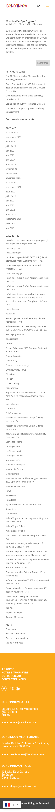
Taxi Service (11, 513)
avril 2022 (10, 209)
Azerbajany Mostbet (15, 334)
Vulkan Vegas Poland (15, 526)
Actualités (10, 313)
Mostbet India (12, 473)
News (8, 490)
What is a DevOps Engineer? (21, 21)
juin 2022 (10, 200)
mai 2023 (10, 155)
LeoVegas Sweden (14, 455)
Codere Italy (11, 360)
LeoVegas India (13, 446)
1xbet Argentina (13, 248)
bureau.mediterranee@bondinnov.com (22, 754)
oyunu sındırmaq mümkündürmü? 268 (23, 504)
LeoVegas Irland (13, 451)
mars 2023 (11, 164)
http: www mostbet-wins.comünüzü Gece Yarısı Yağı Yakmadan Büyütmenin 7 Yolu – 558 (26, 396)
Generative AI (12, 388)
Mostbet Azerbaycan (15, 464)
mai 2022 (10, 205)
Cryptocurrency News (16, 369)
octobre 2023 (12, 132)
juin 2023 (10, 150)
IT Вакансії (11, 408)
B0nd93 (13, 24)
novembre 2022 (13, 177)
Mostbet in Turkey (14, 469)
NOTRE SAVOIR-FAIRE (14, 672)
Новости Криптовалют (17, 567)
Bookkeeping (12, 338)
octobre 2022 (12, 182)
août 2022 (10, 191)
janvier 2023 (11, 173)
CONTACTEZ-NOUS (13, 679)
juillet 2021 (11, 223)
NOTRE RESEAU (11, 675)
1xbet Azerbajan (13, 252)
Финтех (9, 607)
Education (37, 24)
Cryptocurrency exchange (18, 365)
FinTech (9, 378)
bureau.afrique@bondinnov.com (18, 786)
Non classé (11, 495)
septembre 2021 (13, 218)
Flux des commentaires (17, 638)
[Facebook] (4, 688)
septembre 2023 (13, 137)
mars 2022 (11, 214)
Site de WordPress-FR (16, 642)
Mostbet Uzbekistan (15, 486)
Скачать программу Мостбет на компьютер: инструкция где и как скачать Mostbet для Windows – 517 (26, 600)
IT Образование (14, 413)
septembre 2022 (13, 187)
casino (9, 343)
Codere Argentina (14, 356)
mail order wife (13, 460)
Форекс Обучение (14, 617)
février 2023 (11, 168)
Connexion (11, 629)
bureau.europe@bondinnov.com (19, 722)
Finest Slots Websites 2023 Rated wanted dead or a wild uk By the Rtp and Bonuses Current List (25, 88)
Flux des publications (15, 633)
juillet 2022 (11, 196)
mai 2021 (10, 228)
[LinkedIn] (18, 688)
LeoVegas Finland (14, 441)
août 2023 (10, 141)
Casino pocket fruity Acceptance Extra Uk (25, 103)
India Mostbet (12, 404)
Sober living (11, 509)
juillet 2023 (11, 146)
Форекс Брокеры (14, 612)
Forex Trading (12, 383)
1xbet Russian (12, 309)
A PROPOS (7, 669)
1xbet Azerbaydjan (14, 273)
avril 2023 (10, 159)
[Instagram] (11, 688)
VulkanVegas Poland (15, 530)
